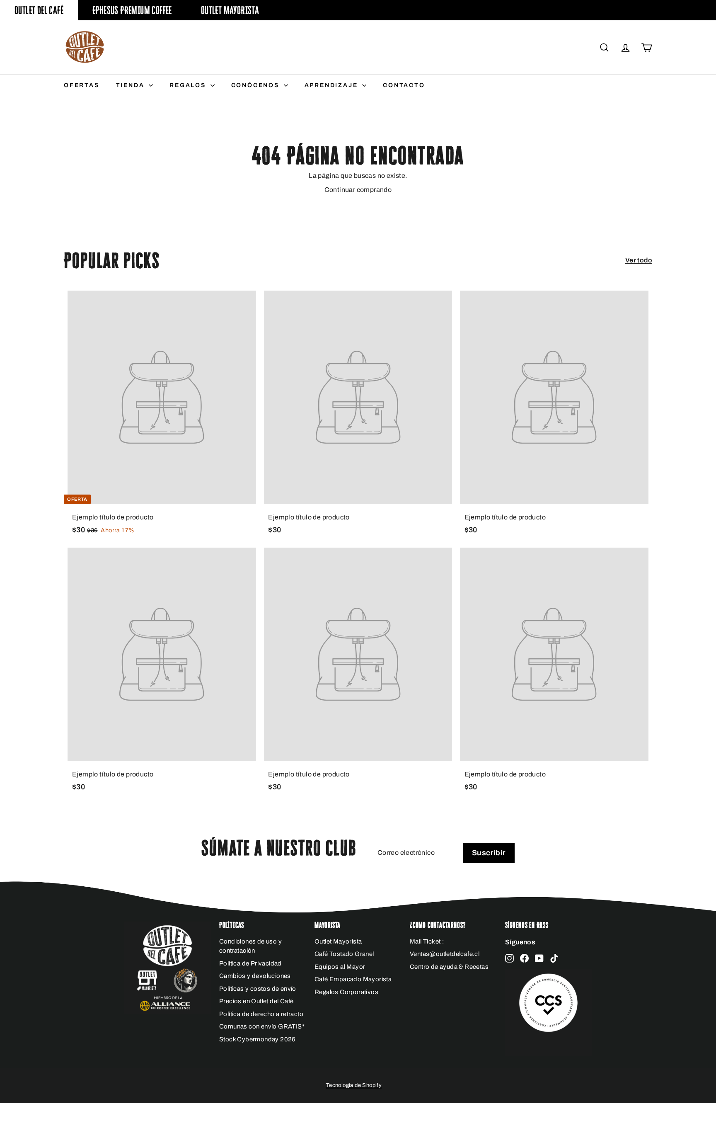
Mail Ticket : (427, 941)
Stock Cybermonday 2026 (257, 1039)
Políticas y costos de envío (257, 988)
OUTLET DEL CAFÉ (39, 10)
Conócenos (256, 85)
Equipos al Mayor (339, 966)
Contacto (404, 85)
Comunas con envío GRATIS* (262, 1026)
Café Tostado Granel (344, 954)
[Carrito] (646, 47)
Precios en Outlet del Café (256, 1001)
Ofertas (81, 85)
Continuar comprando (358, 189)
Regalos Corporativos (346, 992)
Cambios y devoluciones (255, 976)
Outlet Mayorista (230, 10)
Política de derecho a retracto (261, 1014)
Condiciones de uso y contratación (250, 946)
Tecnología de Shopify (354, 1085)
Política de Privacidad (250, 963)
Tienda (131, 85)
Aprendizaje (332, 85)
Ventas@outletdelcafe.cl (444, 954)
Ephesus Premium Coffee (132, 10)
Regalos (188, 85)
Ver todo (638, 260)
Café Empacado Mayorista (353, 979)
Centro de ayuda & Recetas (449, 966)
